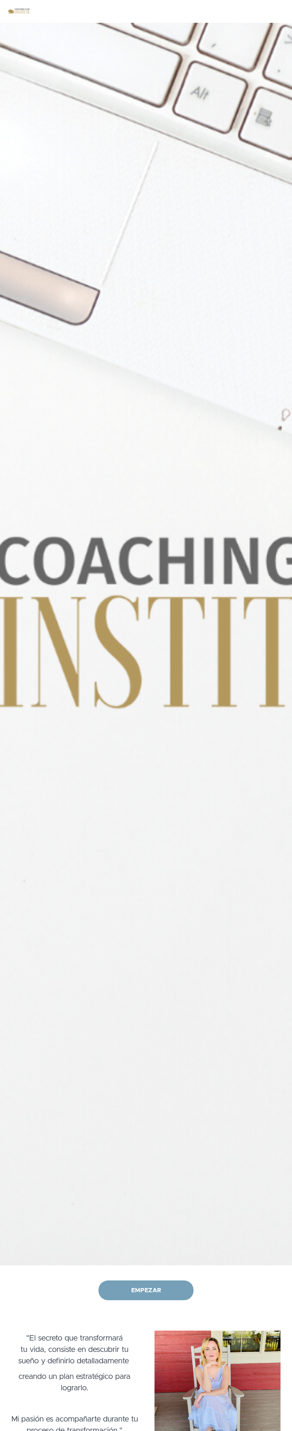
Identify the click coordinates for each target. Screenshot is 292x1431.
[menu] (250, 11)
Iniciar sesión (238, 11)
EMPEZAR (146, 1290)
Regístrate (272, 11)
